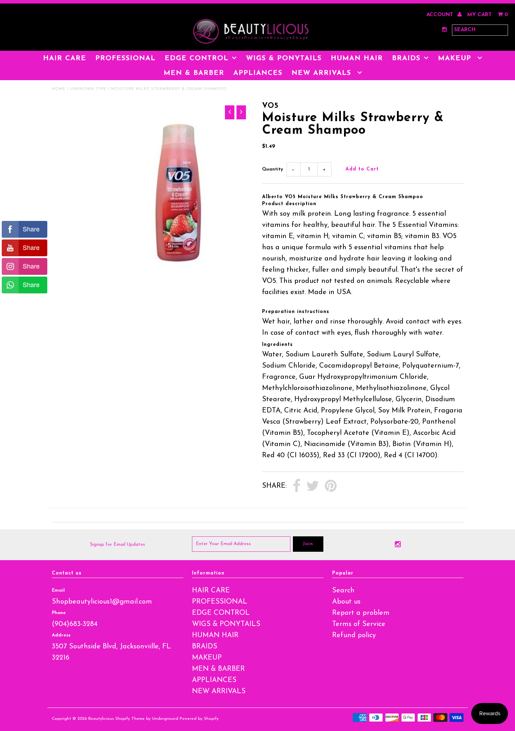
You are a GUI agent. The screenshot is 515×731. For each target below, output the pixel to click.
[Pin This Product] (331, 486)
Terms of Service (358, 624)
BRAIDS (406, 58)
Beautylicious (101, 719)
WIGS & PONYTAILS (284, 58)
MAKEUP (456, 58)
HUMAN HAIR (357, 58)
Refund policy (354, 635)
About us (346, 601)
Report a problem (361, 613)
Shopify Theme (130, 719)
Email (58, 590)
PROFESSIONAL (125, 58)
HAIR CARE (64, 58)
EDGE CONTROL (196, 58)
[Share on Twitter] (312, 486)
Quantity (272, 169)
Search (343, 590)
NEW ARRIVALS (322, 73)
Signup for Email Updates (117, 544)
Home (59, 89)
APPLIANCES (257, 73)
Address (61, 635)
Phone (59, 613)
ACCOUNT (440, 15)
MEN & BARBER (194, 73)
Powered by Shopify (199, 719)
